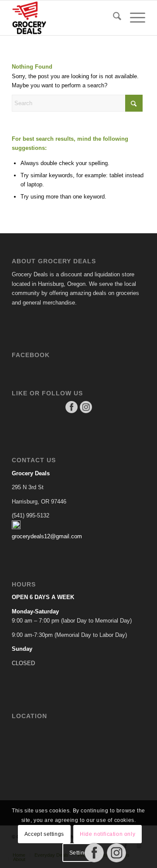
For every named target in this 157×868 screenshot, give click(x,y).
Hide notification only (107, 834)
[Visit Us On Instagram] (85, 412)
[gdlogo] (65, 17)
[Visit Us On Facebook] (71, 412)
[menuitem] (112, 17)
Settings (80, 853)
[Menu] (133, 17)
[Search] (112, 17)
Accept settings (44, 834)
